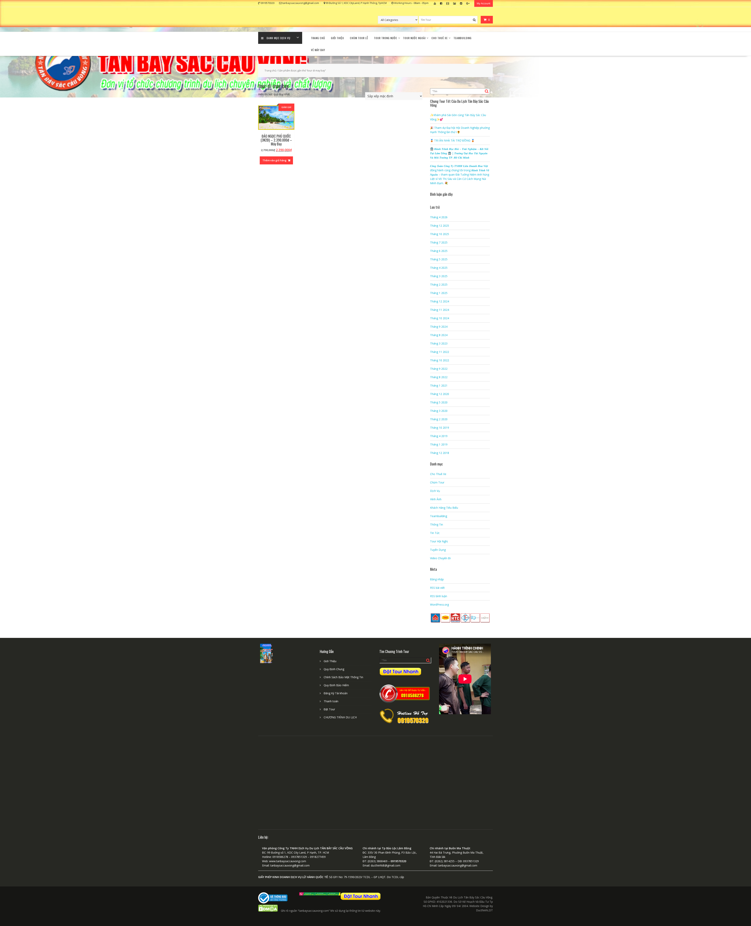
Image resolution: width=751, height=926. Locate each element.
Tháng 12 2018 (439, 453)
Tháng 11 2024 (439, 310)
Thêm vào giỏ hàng (274, 160)
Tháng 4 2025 (438, 268)
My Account (483, 3)
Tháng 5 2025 (438, 259)
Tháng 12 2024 (439, 301)
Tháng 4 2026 (438, 217)
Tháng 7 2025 (438, 242)
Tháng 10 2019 (439, 427)
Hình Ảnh (435, 499)
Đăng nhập (437, 579)
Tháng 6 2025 (438, 251)
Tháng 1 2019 (438, 444)
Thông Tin (436, 524)
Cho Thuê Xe (439, 38)
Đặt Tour (329, 709)
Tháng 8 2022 (438, 377)
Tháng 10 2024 (439, 318)
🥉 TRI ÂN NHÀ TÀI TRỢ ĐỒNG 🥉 (452, 140)
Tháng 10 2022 (439, 360)
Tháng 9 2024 (438, 326)
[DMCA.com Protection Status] (268, 910)
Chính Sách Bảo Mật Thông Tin (343, 677)
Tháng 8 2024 (438, 335)
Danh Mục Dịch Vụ (278, 38)
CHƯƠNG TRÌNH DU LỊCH (340, 717)
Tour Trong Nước (385, 38)
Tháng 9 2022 (438, 369)
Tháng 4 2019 (438, 436)
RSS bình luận (438, 596)
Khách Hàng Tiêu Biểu (444, 507)
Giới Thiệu (337, 38)
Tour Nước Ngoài (414, 38)
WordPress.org (439, 604)
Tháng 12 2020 (439, 394)
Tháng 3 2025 (438, 276)
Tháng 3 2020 (438, 411)
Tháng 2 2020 (438, 419)
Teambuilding (463, 38)
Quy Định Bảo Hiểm (336, 685)
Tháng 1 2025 (438, 293)
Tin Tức (435, 533)
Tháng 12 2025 (439, 225)
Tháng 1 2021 (438, 385)
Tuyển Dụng (438, 550)
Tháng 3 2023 (438, 343)
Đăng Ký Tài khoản (336, 693)
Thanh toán (331, 701)
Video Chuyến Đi (440, 558)
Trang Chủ (318, 38)
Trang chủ (270, 70)
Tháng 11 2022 (439, 352)
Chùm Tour (437, 482)
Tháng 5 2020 (438, 402)
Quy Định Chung (334, 669)
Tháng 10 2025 (439, 234)
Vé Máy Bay (318, 50)
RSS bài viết (437, 588)
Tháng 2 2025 (438, 284)
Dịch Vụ (435, 491)
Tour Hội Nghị (439, 541)
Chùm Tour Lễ (359, 38)
